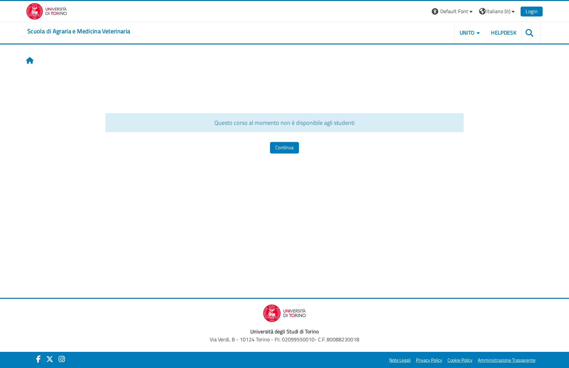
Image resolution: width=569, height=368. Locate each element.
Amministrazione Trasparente (506, 360)
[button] (453, 11)
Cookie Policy (460, 360)
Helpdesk (503, 33)
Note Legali (400, 360)
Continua (284, 147)
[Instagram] (62, 359)
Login (532, 11)
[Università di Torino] (46, 10)
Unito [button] (467, 33)
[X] (49, 359)
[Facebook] (38, 359)
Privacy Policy (429, 360)
